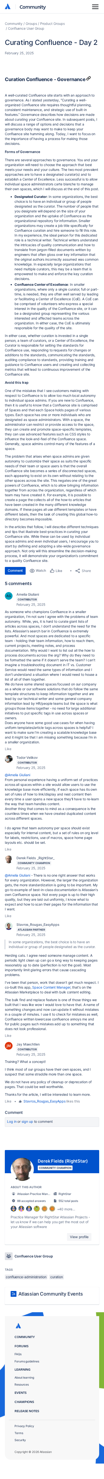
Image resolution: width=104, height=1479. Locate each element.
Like (8, 749)
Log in (12, 1121)
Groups (31, 23)
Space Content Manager (51, 987)
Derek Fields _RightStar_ (35, 858)
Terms (19, 1433)
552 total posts (68, 1201)
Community (33, 6)
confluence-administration (26, 1277)
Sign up (27, 1121)
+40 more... (66, 1209)
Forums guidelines (27, 1361)
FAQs (18, 1354)
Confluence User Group (26, 28)
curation (56, 1277)
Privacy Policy (24, 1426)
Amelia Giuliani (27, 594)
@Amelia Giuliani (17, 775)
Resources (22, 1384)
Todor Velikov (27, 757)
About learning (24, 1377)
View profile (79, 1237)
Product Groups (52, 23)
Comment (15, 570)
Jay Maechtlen (28, 1044)
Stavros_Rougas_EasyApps (37, 924)
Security (20, 1440)
